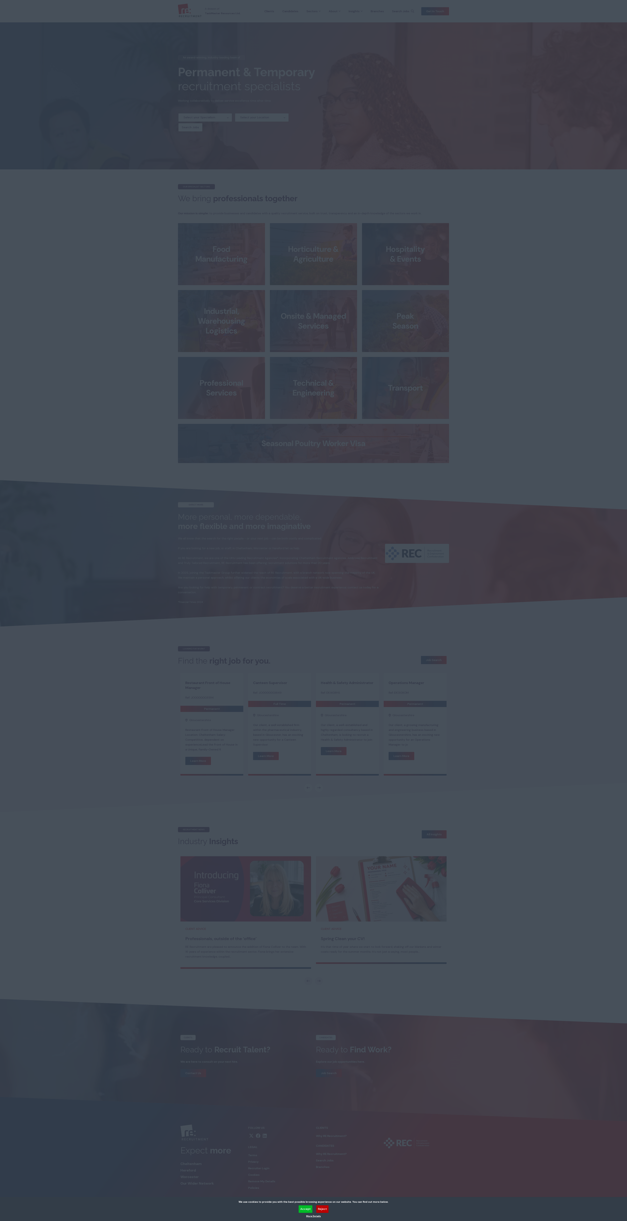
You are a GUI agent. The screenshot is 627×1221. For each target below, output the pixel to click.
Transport (405, 388)
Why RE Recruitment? (331, 1136)
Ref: (187, 698)
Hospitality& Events (405, 254)
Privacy (253, 1162)
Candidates (290, 11)
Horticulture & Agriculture (313, 254)
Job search (434, 660)
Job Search (329, 1073)
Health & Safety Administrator (347, 682)
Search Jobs (400, 11)
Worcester (189, 1176)
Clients (269, 11)
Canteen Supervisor (270, 682)
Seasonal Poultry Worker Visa (313, 443)
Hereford (188, 1170)
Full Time (279, 704)
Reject (322, 1209)
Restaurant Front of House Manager (207, 685)
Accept (305, 1209)
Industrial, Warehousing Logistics (221, 321)
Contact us (193, 1073)
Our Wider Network (197, 1183)
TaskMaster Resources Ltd (222, 13)
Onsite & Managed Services (313, 321)
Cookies (254, 1175)
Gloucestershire (200, 720)
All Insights (434, 834)
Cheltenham (191, 1163)
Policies (253, 1188)
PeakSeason (405, 321)
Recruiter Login (258, 1168)
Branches (377, 11)
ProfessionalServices (221, 388)
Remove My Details (261, 1181)
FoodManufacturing (221, 254)
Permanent (212, 709)
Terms (252, 1155)
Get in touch (435, 11)
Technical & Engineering (313, 388)
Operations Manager (406, 682)
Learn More (198, 761)
